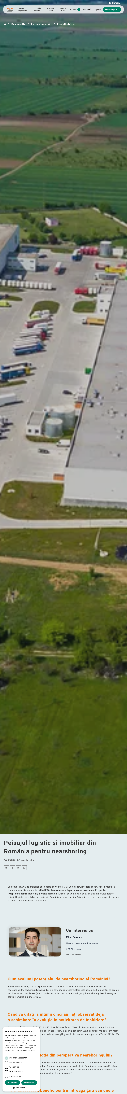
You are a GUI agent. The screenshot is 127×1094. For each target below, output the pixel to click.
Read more (9, 1053)
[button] (115, 3)
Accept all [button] (12, 1082)
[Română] (5, 24)
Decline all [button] (29, 1082)
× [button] (37, 1030)
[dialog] (21, 1059)
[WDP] (10, 10)
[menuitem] (6, 867)
